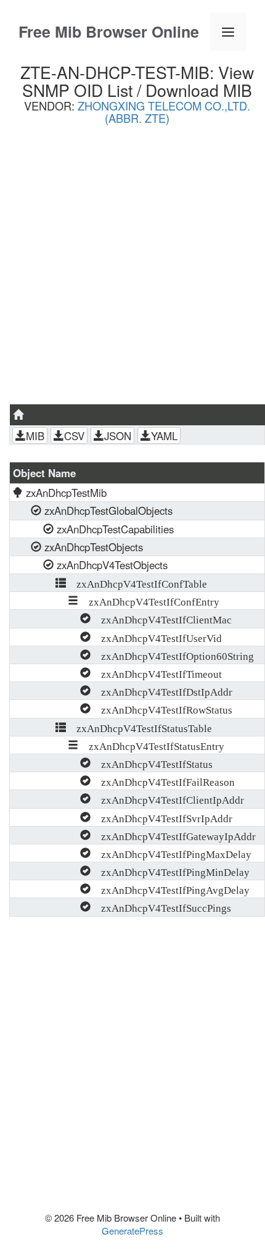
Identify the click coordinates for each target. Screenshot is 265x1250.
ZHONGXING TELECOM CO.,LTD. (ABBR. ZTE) (164, 112)
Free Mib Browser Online (108, 31)
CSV (74, 435)
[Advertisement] (132, 269)
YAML (164, 435)
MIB (35, 435)
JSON (117, 435)
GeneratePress (132, 1230)
